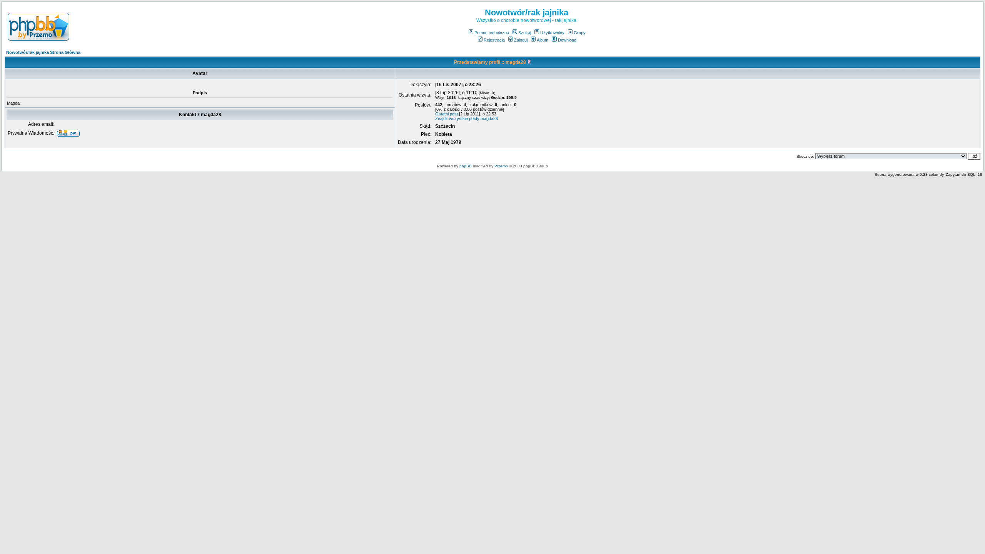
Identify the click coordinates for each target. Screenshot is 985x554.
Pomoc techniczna (491, 32)
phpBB (465, 166)
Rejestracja (494, 40)
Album (542, 40)
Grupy (580, 32)
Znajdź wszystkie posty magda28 (466, 118)
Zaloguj (521, 40)
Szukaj (524, 32)
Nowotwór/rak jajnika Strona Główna (43, 52)
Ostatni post (446, 114)
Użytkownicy (552, 32)
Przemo (501, 166)
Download (567, 40)
